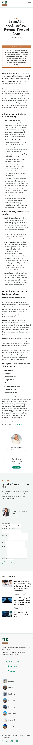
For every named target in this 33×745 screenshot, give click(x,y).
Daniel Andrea (19, 607)
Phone (4, 546)
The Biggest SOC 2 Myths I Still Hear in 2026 (21, 614)
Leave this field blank (8, 528)
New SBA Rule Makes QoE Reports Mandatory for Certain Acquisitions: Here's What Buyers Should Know (22, 585)
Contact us (18, 424)
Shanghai (11, 720)
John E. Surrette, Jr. (21, 593)
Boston (10, 687)
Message (4, 558)
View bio (15, 517)
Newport (11, 707)
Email (3, 542)
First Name (5, 535)
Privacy (28, 735)
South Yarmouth (14, 726)
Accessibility (7, 737)
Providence (12, 713)
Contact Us (13, 671)
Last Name (5, 539)
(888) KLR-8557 (14, 662)
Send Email (13, 666)
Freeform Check (7, 523)
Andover (11, 681)
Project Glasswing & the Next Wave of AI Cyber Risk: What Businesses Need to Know (22, 601)
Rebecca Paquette (16, 448)
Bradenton (12, 694)
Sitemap (20, 735)
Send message (8, 562)
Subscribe (16, 467)
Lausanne (11, 700)
